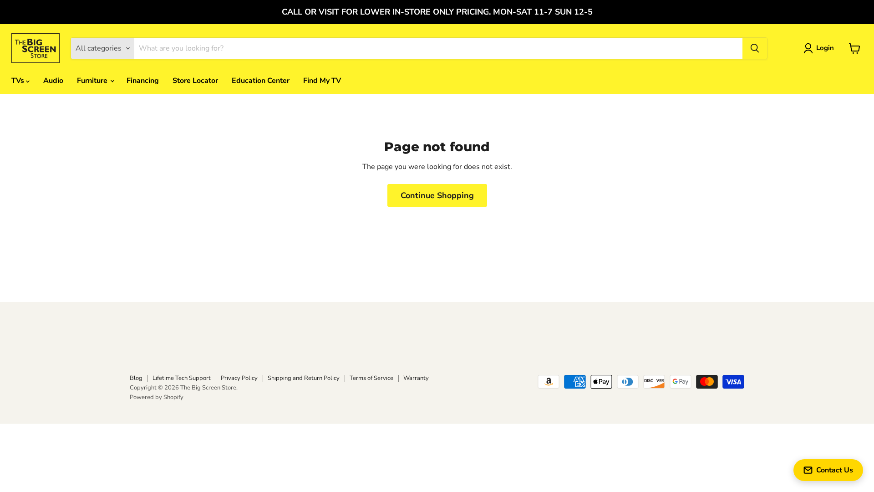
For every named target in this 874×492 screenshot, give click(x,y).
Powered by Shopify (156, 397)
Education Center (261, 81)
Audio (53, 81)
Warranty (416, 378)
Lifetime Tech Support (181, 378)
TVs (18, 81)
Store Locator (195, 81)
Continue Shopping (437, 195)
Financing (143, 81)
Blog (136, 378)
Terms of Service (371, 378)
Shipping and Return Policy (304, 378)
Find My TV (322, 81)
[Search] (754, 48)
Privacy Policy (239, 378)
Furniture (93, 81)
